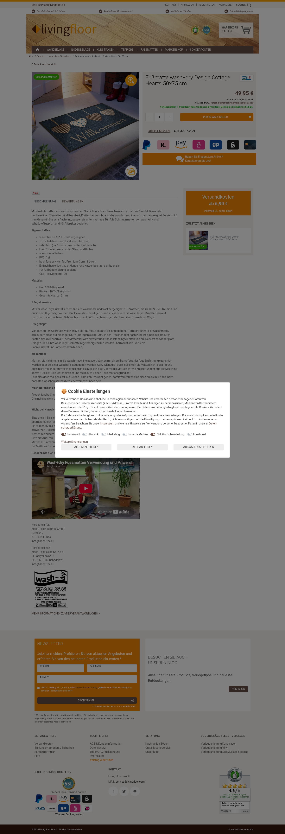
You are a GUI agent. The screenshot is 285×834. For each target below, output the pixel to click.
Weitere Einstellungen (74, 441)
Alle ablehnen (142, 447)
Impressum (107, 423)
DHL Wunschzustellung (171, 434)
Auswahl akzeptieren (198, 447)
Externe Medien (138, 434)
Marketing (113, 434)
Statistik (93, 434)
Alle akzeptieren (86, 447)
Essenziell (73, 434)
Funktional (199, 434)
